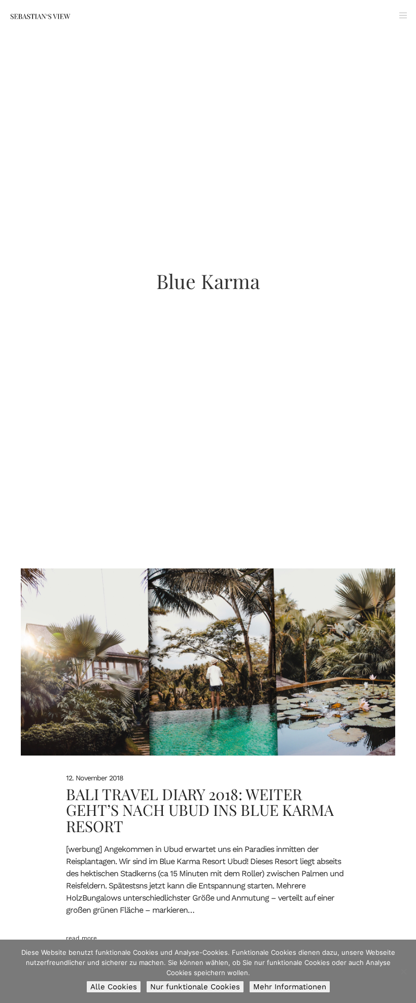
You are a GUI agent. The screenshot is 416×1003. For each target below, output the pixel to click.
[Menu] (399, 15)
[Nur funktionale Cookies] (403, 971)
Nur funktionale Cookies (195, 986)
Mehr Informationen (289, 986)
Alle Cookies (113, 986)
